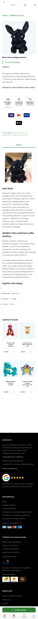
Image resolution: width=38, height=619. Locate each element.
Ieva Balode (16, 62)
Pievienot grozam (20, 610)
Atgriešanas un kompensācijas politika (16, 512)
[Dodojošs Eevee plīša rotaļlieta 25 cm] (27, 331)
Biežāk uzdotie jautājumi (11, 542)
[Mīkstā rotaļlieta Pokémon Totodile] (10, 369)
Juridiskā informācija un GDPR (13, 518)
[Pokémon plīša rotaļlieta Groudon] (10, 331)
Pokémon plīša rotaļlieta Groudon (10, 344)
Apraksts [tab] (19, 145)
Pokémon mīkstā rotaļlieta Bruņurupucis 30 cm (27, 384)
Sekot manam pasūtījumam (12, 461)
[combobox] (16, 5)
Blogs (4, 502)
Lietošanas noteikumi (10, 549)
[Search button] (25, 5)
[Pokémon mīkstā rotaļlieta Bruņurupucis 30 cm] (27, 369)
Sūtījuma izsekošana (10, 545)
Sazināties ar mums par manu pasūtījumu (18, 464)
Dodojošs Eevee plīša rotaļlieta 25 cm (27, 344)
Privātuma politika (9, 508)
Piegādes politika (8, 505)
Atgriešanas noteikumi (11, 552)
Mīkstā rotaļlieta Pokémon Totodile (10, 383)
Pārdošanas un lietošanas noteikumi (16, 515)
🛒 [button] (14, 352)
